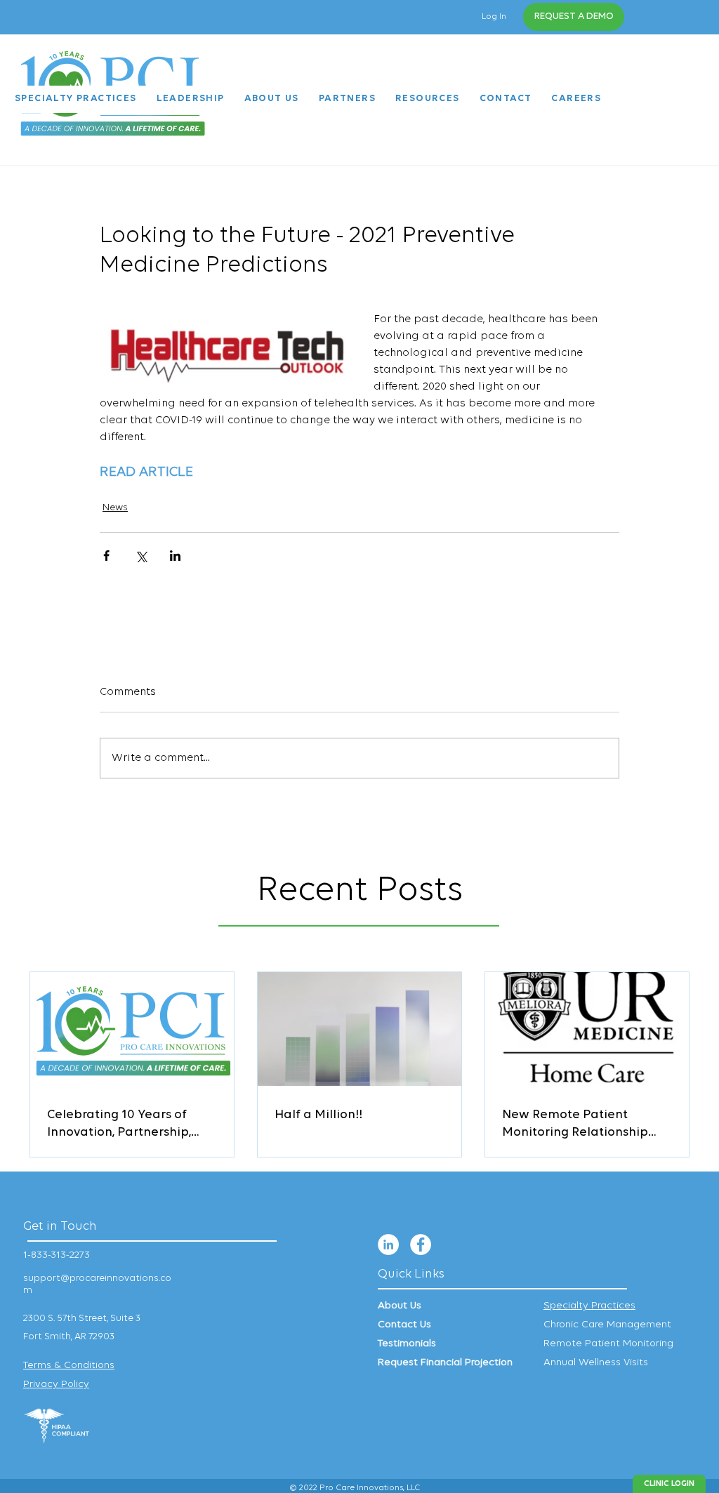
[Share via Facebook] (106, 555)
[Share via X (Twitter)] (140, 555)
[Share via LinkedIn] (175, 555)
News (115, 507)
